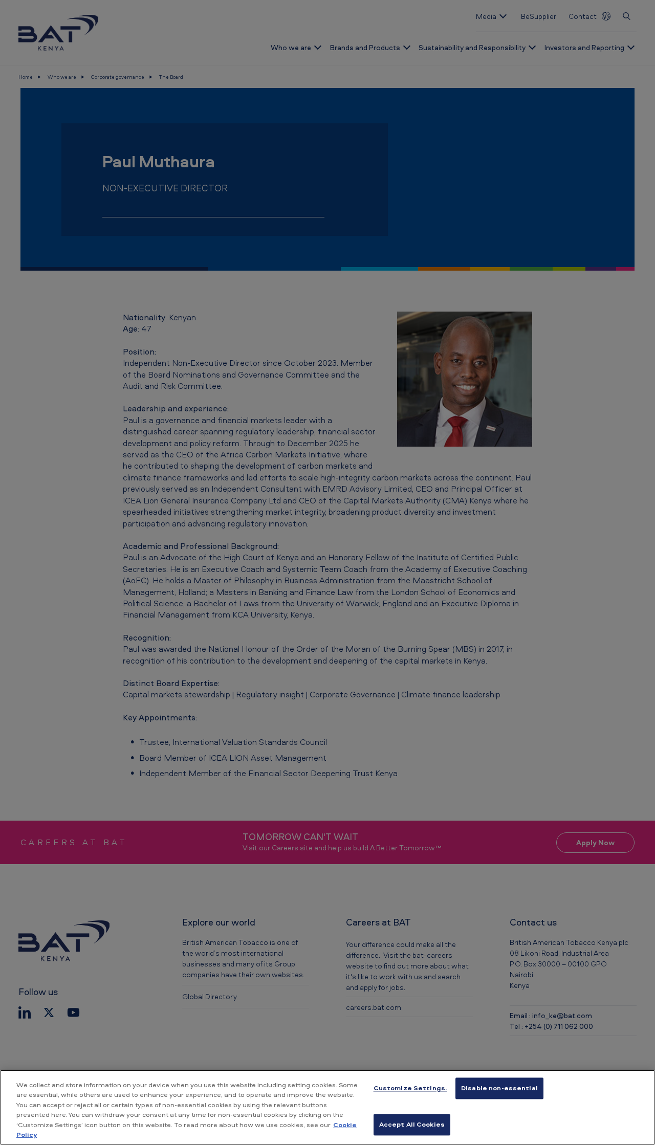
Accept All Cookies (412, 1124)
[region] (327, 1107)
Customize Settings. (410, 1088)
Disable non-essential (499, 1088)
